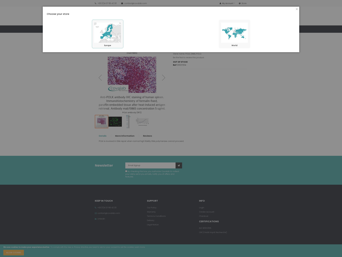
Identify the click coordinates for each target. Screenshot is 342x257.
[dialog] (171, 128)
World (234, 45)
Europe (107, 45)
